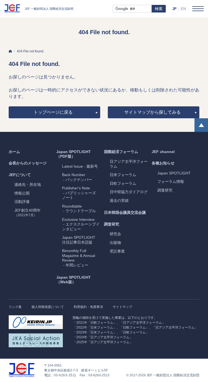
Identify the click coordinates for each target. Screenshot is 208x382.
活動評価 (22, 201)
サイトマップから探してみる (152, 112)
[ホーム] (10, 51)
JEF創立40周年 (27, 212)
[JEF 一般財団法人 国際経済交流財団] (39, 8)
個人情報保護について (47, 307)
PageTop (201, 125)
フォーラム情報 (170, 181)
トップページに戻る (53, 112)
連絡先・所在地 (27, 184)
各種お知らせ (163, 163)
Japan (174, 173)
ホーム (14, 151)
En (183, 9)
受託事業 (117, 251)
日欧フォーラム (123, 183)
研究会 (115, 234)
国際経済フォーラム (121, 151)
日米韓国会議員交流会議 (125, 212)
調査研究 (111, 224)
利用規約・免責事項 (88, 307)
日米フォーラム (123, 175)
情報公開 (22, 193)
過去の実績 (119, 200)
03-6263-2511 (65, 375)
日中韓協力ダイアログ (129, 192)
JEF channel (163, 151)
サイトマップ (122, 307)
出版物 (115, 242)
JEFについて (20, 175)
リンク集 (15, 307)
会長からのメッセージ (28, 163)
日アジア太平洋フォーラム (129, 163)
